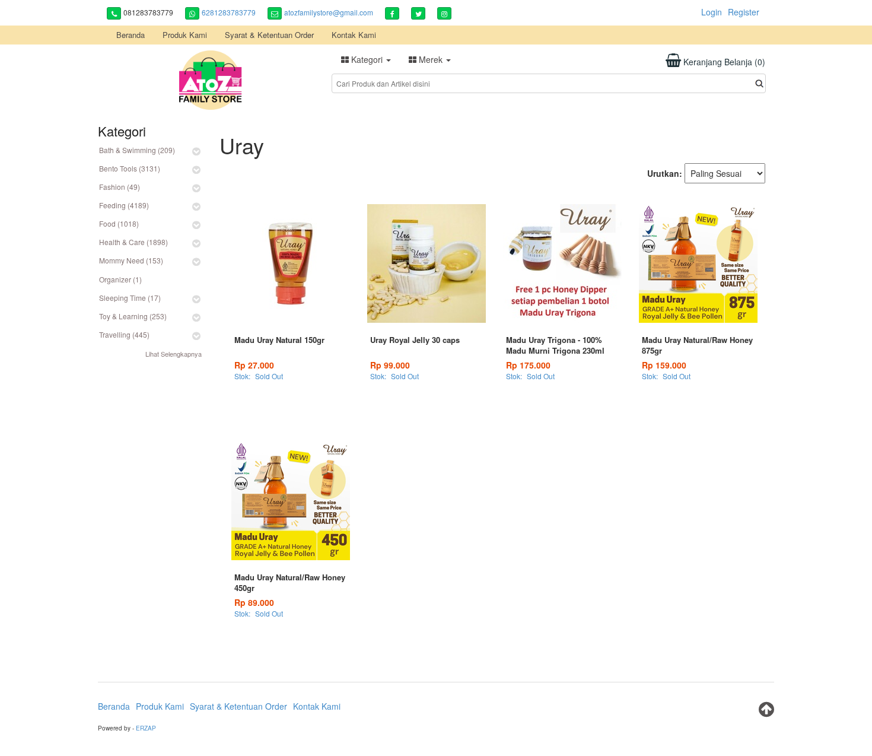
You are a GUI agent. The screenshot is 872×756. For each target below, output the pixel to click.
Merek (430, 59)
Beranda (130, 34)
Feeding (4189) (124, 205)
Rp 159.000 (664, 365)
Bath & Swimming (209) (137, 150)
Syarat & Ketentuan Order (269, 34)
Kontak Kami (354, 34)
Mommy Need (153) (131, 260)
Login (711, 12)
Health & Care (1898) (133, 242)
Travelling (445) (124, 334)
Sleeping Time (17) (130, 298)
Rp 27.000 (254, 365)
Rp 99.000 (390, 365)
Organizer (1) (120, 279)
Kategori (367, 59)
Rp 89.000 (254, 602)
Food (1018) (119, 223)
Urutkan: (664, 173)
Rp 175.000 (528, 365)
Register (743, 12)
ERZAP (146, 728)
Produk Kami (185, 34)
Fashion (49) (119, 187)
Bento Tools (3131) (129, 168)
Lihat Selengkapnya (173, 353)
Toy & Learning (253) (133, 316)
